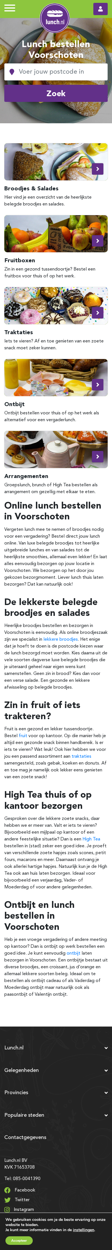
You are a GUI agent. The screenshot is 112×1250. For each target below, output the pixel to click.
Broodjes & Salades (31, 188)
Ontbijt (14, 404)
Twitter (21, 1200)
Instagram (23, 1209)
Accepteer (19, 1240)
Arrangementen (26, 476)
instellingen (83, 1230)
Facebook (24, 1190)
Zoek (56, 93)
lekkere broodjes (60, 639)
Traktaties (18, 332)
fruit (23, 736)
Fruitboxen (19, 260)
